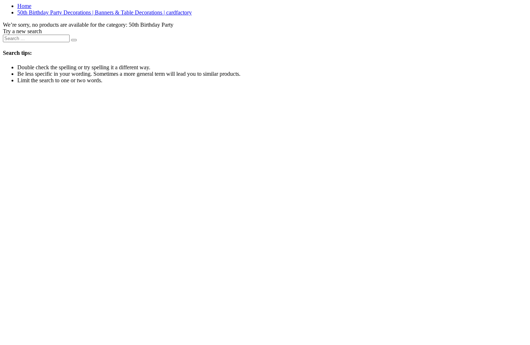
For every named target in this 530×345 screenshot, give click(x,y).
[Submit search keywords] (74, 40)
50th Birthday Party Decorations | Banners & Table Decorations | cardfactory (104, 12)
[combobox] (36, 38)
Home (24, 6)
